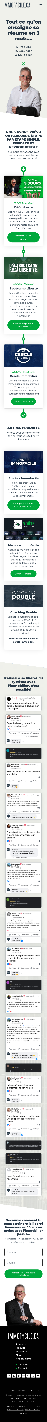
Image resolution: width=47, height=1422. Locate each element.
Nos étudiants (23, 1358)
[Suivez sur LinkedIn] (38, 1376)
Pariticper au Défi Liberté (22, 237)
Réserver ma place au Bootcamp (23, 325)
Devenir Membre (23, 574)
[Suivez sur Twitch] (28, 1376)
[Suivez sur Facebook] (9, 1376)
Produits (20, 1348)
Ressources (22, 1351)
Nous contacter (22, 401)
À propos (21, 1344)
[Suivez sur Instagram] (14, 1376)
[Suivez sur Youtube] (23, 1376)
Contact (22, 1368)
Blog (18, 1355)
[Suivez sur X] (33, 1376)
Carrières (23, 1364)
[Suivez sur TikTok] (19, 1376)
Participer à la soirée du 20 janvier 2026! (23, 505)
